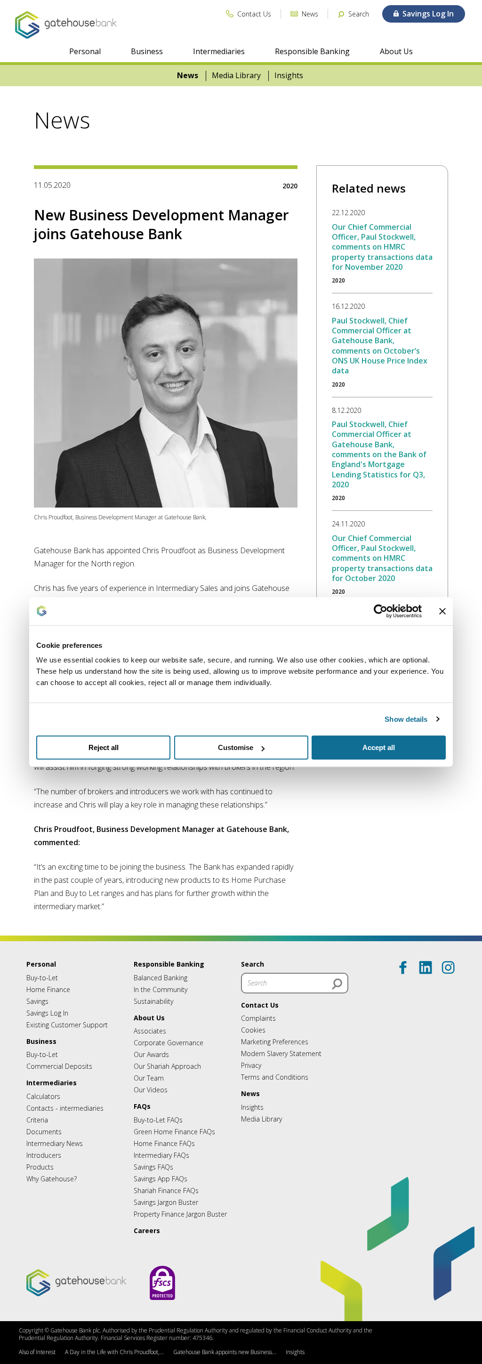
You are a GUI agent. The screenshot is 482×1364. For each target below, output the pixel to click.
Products (40, 1166)
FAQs (142, 1106)
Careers (147, 1230)
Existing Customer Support (67, 1024)
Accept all (378, 747)
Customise (235, 747)
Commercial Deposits (59, 1066)
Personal (85, 51)
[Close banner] (442, 611)
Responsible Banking (312, 51)
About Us (396, 51)
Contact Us (260, 1005)
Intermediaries (219, 51)
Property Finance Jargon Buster (180, 1214)
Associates (150, 1030)
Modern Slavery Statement (281, 1053)
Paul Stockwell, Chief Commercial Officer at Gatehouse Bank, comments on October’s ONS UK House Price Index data (379, 345)
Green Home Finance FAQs (174, 1131)
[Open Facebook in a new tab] (402, 967)
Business (147, 51)
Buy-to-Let (42, 977)
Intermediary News (54, 1143)
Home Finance (48, 989)
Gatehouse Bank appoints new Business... (224, 1352)
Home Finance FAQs (164, 1143)
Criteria (37, 1119)
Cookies (253, 1029)
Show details (406, 719)
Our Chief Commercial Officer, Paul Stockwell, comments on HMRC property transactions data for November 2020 (382, 247)
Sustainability (153, 1001)
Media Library (236, 76)
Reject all (103, 747)
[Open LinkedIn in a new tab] (425, 967)
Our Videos (151, 1089)
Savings (37, 1001)
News (187, 76)
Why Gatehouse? (51, 1178)
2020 (289, 185)
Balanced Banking (160, 977)
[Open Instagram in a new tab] (448, 967)
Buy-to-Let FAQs (158, 1119)
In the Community (160, 989)
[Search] (337, 984)
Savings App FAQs (160, 1178)
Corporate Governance (168, 1042)
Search (252, 964)
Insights (288, 76)
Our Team (149, 1077)
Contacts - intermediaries (65, 1108)
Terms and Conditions (274, 1077)
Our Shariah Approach (167, 1066)
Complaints (258, 1018)
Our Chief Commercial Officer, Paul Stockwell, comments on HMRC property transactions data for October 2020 (382, 558)
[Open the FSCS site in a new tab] (162, 1309)
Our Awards (151, 1054)
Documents (44, 1131)
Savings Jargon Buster (166, 1202)
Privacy (251, 1065)
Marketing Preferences (274, 1041)
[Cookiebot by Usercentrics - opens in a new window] (380, 611)
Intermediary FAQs (161, 1155)
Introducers (43, 1155)
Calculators (43, 1096)
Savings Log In (47, 1013)
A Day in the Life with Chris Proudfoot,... (114, 1352)
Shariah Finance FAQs (166, 1190)
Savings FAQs (153, 1166)
